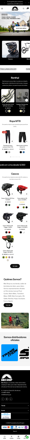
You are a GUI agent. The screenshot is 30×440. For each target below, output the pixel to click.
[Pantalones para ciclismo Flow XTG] (7, 137)
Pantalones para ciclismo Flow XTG (8, 146)
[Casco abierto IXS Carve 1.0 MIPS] (22, 189)
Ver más (8, 305)
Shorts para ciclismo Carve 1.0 (22, 146)
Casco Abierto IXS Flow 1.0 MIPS (7, 199)
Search (15, 431)
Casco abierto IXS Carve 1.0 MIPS (22, 199)
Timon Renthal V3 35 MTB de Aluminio (8, 105)
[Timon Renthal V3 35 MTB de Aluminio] (7, 95)
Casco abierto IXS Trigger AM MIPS (8, 251)
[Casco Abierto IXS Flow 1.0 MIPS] (7, 189)
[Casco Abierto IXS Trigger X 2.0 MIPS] (22, 217)
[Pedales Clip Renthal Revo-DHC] (22, 95)
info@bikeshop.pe (6, 394)
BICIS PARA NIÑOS (21, 28)
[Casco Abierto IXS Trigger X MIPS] (7, 217)
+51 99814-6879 (5, 392)
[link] (9, 352)
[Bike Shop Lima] (15, 8)
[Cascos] (10, 49)
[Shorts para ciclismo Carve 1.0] (22, 137)
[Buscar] (23, 8)
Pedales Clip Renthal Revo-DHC (22, 105)
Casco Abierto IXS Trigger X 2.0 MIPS (22, 226)
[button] (4, 3)
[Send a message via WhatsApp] (27, 437)
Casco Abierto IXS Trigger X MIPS (8, 226)
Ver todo (15, 266)
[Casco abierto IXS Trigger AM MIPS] (7, 242)
